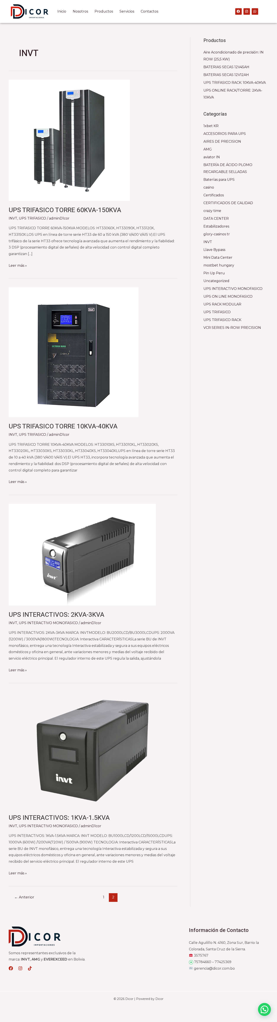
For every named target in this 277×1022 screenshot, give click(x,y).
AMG (207, 149)
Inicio (61, 11)
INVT (13, 218)
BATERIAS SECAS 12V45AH (226, 67)
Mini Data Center (217, 257)
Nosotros (80, 11)
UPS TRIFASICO (32, 218)
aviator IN (211, 157)
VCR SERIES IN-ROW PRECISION (232, 328)
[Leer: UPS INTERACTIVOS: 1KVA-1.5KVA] (93, 750)
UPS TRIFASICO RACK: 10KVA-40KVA (234, 83)
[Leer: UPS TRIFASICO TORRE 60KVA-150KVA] (69, 140)
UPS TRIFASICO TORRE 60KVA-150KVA (65, 210)
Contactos (149, 11)
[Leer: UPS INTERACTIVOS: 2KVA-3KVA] (82, 554)
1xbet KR (211, 126)
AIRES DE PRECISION (222, 141)
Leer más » (18, 265)
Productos (104, 11)
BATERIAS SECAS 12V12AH (226, 75)
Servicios (126, 11)
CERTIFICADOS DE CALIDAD (228, 203)
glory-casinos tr (216, 234)
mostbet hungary (218, 265)
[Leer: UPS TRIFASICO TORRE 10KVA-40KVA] (73, 352)
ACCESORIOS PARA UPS (224, 134)
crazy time (212, 211)
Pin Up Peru (214, 273)
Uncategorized (216, 281)
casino (208, 187)
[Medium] (11, 968)
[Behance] (20, 968)
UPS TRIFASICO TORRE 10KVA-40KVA (63, 426)
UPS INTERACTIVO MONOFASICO (48, 623)
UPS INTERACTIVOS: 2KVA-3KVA (56, 615)
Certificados (213, 195)
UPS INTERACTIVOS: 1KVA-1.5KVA (59, 818)
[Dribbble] (30, 968)
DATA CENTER (216, 218)
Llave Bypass (214, 250)
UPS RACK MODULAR (222, 304)
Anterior (24, 897)
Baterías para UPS (219, 180)
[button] (264, 1009)
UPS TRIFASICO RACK (222, 320)
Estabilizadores (216, 226)
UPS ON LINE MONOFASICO (228, 296)
